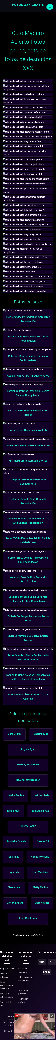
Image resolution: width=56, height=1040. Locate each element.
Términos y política (23, 1000)
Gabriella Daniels (16, 841)
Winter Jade (42, 795)
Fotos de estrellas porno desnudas (6, 985)
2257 (25, 985)
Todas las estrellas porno (6, 995)
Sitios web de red (6, 1004)
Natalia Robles (15, 795)
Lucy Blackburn (28, 918)
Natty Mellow (40, 887)
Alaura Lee (14, 887)
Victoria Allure (15, 902)
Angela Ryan (28, 749)
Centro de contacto (22, 970)
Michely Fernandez (28, 764)
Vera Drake (14, 733)
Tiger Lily (13, 872)
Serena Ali (43, 841)
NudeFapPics (37, 935)
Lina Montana (40, 872)
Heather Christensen (28, 779)
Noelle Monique (40, 856)
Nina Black (13, 810)
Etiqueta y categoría (4, 975)
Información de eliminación (25, 979)
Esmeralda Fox (40, 810)
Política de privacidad (23, 992)
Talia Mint (13, 856)
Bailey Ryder (42, 902)
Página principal (7, 968)
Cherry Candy (28, 825)
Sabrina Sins (41, 733)
